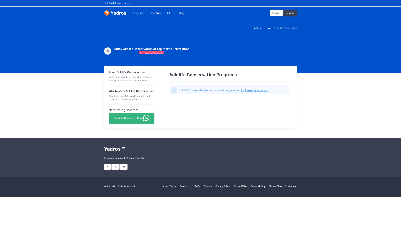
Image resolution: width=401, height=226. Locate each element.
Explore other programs (254, 90)
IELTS (170, 13)
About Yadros (169, 186)
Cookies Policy (258, 186)
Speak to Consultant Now (128, 118)
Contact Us (185, 186)
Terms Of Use (240, 186)
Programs (138, 13)
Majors (269, 28)
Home (259, 28)
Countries (155, 13)
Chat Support (116, 3)
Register (290, 13)
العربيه (128, 3)
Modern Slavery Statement (283, 186)
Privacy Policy (223, 186)
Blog (181, 13)
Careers (208, 186)
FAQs (197, 186)
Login (277, 13)
